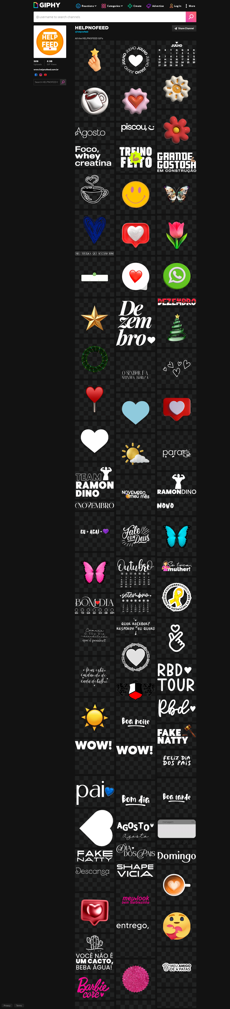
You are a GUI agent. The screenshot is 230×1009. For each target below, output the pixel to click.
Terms (19, 1005)
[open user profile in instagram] (40, 74)
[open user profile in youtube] (45, 74)
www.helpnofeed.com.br (46, 69)
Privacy (7, 1005)
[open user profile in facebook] (36, 74)
